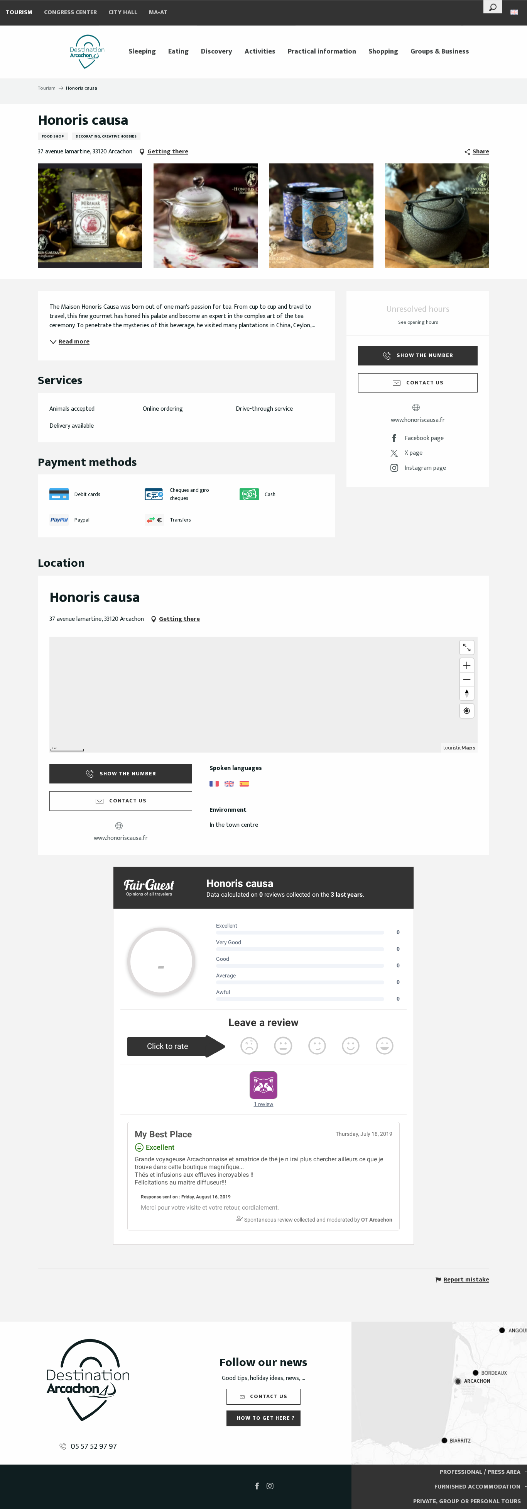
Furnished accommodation (477, 1487)
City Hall (122, 12)
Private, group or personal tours (467, 1501)
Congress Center (70, 12)
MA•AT (158, 12)
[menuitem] (87, 52)
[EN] (515, 12)
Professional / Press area (480, 1472)
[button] (492, 6)
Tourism (19, 12)
